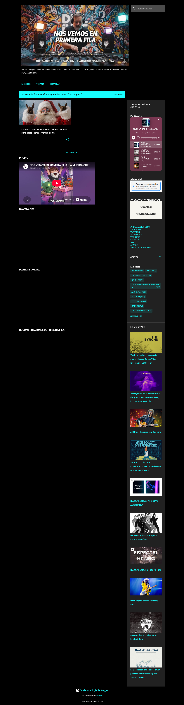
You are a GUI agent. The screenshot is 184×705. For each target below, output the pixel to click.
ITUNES (134, 245)
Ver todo (118, 95)
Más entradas (72, 152)
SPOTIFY (134, 240)
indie (134, 270)
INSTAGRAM (55, 84)
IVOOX (133, 242)
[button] (67, 139)
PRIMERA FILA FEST (140, 227)
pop (148, 270)
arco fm (135, 292)
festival (136, 301)
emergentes (138, 275)
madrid (135, 296)
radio (134, 306)
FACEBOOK (25, 84)
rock (134, 280)
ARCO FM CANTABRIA (140, 247)
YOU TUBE (135, 237)
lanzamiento (138, 310)
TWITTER (40, 84)
